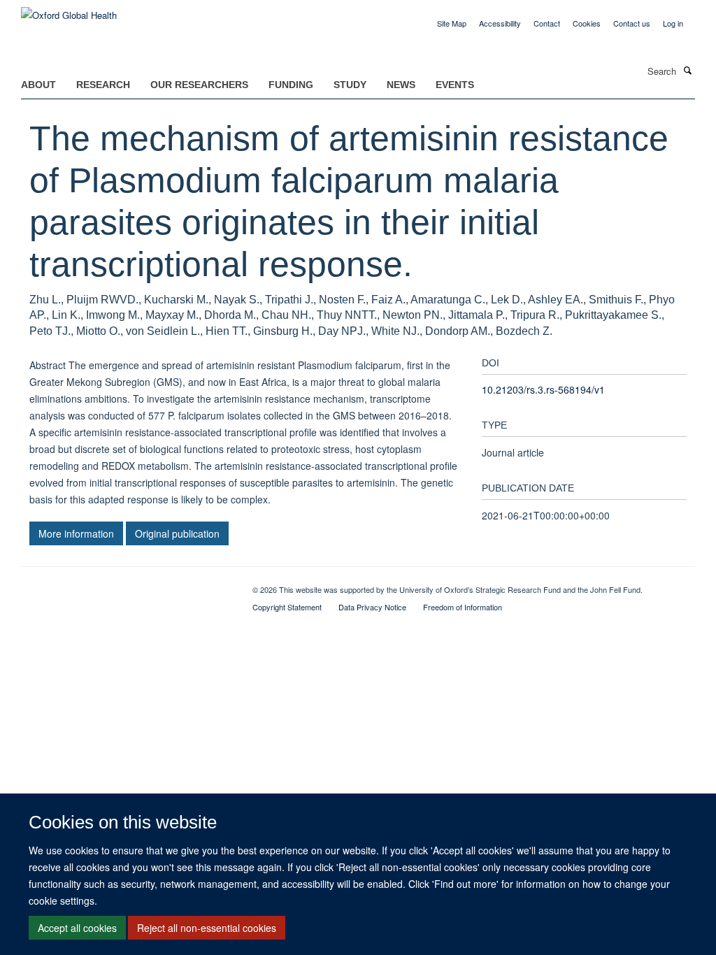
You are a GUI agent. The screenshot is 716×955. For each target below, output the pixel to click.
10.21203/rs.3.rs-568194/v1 (543, 389)
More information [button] (76, 533)
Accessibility (500, 23)
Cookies (587, 23)
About (38, 84)
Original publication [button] (177, 533)
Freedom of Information (462, 606)
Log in (673, 23)
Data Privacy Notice (372, 606)
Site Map (451, 23)
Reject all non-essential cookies (206, 928)
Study (350, 84)
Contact (547, 23)
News (401, 84)
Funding (290, 84)
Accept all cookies (77, 928)
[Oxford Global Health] (69, 10)
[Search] (687, 70)
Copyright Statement (287, 606)
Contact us (631, 23)
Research (103, 84)
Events (455, 84)
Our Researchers (199, 84)
